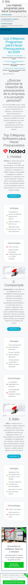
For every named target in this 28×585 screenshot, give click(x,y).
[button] (25, 1)
